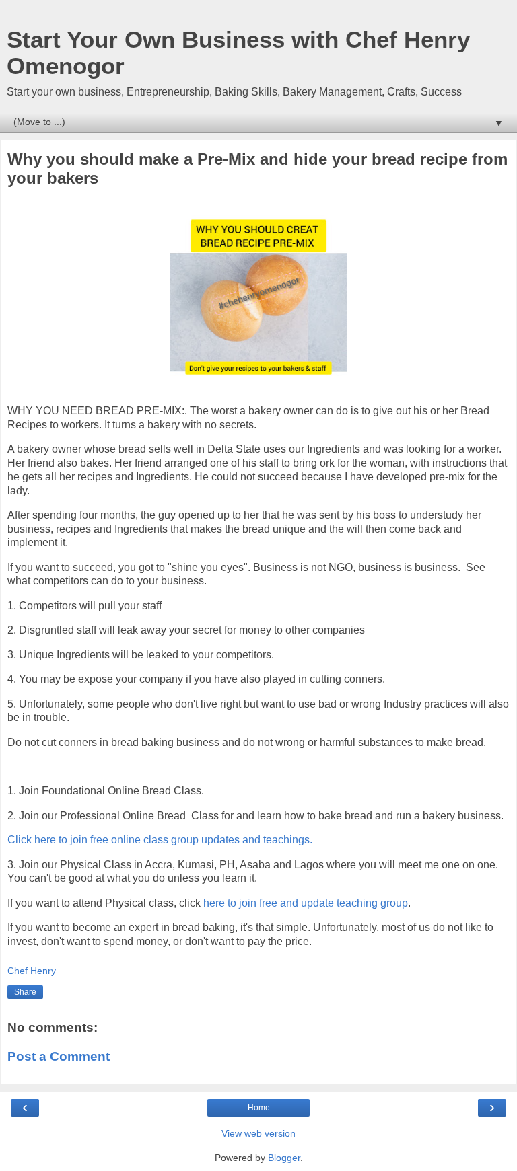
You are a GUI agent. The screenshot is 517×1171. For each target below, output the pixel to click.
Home (259, 1107)
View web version (258, 1133)
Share (25, 992)
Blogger (284, 1157)
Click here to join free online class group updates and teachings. (161, 839)
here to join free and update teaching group (305, 903)
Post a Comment (58, 1056)
